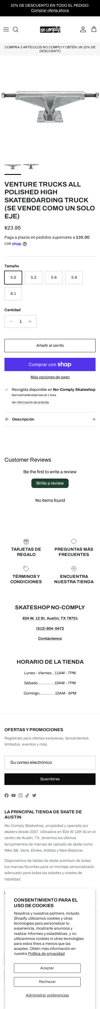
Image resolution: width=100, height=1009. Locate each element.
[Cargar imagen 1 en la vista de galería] (50, 105)
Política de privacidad (46, 954)
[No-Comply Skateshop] (50, 29)
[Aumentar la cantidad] (31, 321)
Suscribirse (50, 779)
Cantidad (12, 310)
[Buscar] (18, 29)
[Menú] (6, 29)
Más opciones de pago (50, 377)
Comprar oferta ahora (50, 10)
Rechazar (47, 982)
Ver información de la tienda (30, 402)
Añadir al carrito (50, 345)
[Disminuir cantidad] (9, 321)
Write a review (50, 483)
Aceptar (47, 968)
